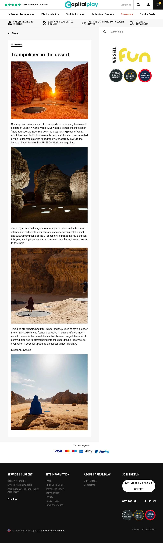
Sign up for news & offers (140, 486)
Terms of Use (52, 493)
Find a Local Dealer (55, 485)
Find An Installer (75, 14)
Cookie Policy (52, 501)
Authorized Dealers (103, 14)
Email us (12, 499)
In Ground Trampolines (21, 14)
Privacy (49, 497)
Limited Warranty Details (19, 485)
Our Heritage (90, 481)
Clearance (127, 14)
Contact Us (126, 4)
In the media (16, 45)
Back (14, 33)
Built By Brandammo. (53, 530)
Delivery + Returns (16, 481)
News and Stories (54, 505)
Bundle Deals (147, 14)
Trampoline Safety (55, 489)
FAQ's (48, 481)
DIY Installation (50, 14)
